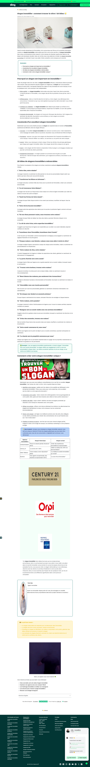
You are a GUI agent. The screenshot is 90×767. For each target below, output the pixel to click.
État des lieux (26, 755)
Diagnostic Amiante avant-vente (28, 725)
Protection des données (60, 721)
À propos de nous (75, 725)
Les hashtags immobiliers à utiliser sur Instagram (34, 687)
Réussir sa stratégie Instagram (29, 690)
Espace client (62, 5)
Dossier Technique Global (29, 749)
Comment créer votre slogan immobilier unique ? (37, 72)
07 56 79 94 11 (42, 727)
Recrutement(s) (74, 721)
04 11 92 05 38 (42, 725)
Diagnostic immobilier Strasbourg (12, 748)
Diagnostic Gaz (26, 741)
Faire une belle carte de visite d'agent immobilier (34, 683)
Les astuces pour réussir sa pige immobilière (32, 688)
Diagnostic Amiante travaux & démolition (28, 732)
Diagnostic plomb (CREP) (29, 736)
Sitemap (41, 734)
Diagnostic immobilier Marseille (12, 723)
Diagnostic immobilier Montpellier (12, 734)
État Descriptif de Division (27, 752)
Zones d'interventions (44, 732)
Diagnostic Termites (28, 734)
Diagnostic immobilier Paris (12, 720)
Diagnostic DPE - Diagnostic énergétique (28, 721)
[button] (87, 729)
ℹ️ (1, 537)
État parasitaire (27, 757)
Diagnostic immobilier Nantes (12, 755)
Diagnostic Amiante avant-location (28, 728)
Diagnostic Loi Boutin (28, 745)
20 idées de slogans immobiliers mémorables (36, 70)
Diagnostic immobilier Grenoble (12, 758)
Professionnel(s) (74, 723)
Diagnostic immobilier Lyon (12, 727)
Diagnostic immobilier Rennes (12, 751)
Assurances (57, 727)
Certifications (58, 730)
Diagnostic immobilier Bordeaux (12, 730)
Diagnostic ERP (26, 747)
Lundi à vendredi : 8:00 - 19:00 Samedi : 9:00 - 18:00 (43, 721)
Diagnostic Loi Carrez (28, 743)
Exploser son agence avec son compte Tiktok (33, 685)
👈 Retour (45, 710)
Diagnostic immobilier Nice (12, 737)
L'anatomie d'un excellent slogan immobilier (35, 68)
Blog (72, 719)
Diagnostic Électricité (28, 739)
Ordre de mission (59, 725)
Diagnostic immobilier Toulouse (12, 741)
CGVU (56, 719)
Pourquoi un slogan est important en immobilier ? (37, 66)
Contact (41, 729)
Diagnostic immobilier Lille (12, 744)
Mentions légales (59, 723)
